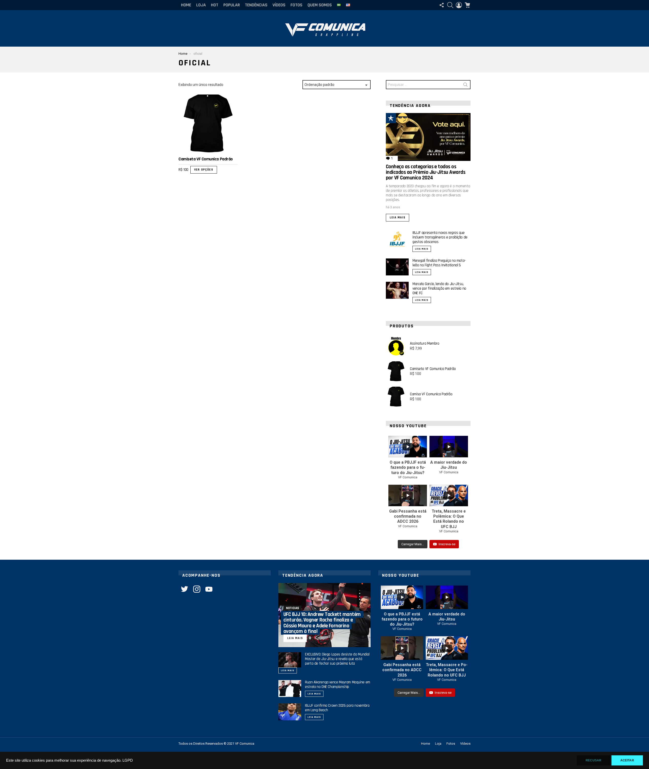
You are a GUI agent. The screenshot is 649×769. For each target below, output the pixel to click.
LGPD (127, 760)
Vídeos (279, 5)
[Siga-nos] (442, 5)
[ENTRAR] (459, 5)
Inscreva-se (447, 544)
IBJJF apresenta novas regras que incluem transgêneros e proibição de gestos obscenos (439, 237)
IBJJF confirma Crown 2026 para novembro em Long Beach (337, 707)
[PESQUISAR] (450, 5)
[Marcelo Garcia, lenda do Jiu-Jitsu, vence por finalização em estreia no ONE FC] (397, 290)
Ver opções (203, 170)
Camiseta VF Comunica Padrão (205, 159)
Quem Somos (320, 5)
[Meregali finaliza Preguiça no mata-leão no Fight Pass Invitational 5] (397, 266)
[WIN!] (403, 118)
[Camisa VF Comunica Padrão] (396, 397)
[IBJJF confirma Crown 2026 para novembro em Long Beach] (289, 711)
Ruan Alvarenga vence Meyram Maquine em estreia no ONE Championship (337, 684)
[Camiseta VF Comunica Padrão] (208, 124)
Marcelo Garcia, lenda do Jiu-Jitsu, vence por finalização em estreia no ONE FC (439, 288)
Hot (214, 5)
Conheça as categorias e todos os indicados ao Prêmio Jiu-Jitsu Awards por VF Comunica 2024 (425, 172)
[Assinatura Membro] (396, 346)
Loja (201, 5)
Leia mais (397, 217)
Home (186, 5)
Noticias (292, 608)
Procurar (465, 85)
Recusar (593, 760)
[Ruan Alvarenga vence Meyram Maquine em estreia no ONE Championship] (289, 688)
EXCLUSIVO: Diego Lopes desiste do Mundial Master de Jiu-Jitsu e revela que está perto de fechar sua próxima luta (337, 659)
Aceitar (627, 760)
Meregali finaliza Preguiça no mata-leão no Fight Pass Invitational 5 (439, 263)
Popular (231, 5)
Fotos (296, 5)
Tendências (256, 5)
